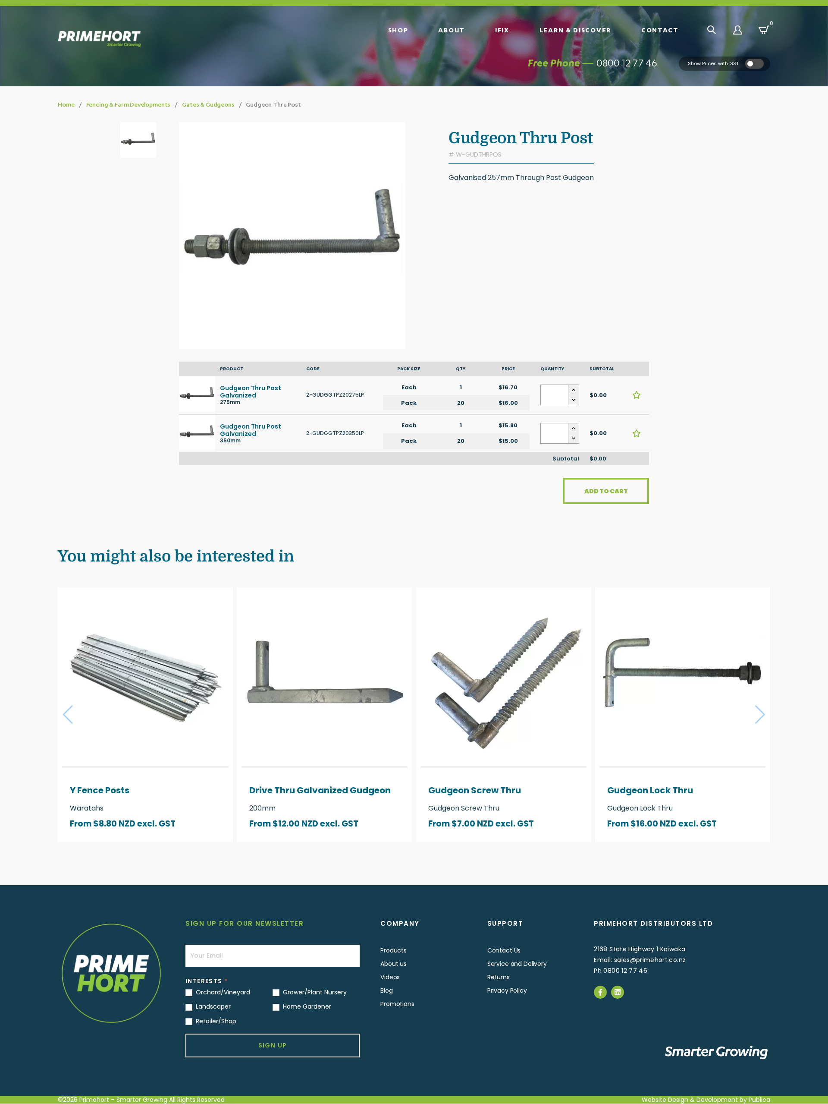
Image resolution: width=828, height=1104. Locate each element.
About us (393, 963)
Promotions (397, 1004)
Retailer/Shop (215, 1021)
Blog (386, 990)
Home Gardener (306, 1006)
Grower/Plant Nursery (314, 992)
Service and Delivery (517, 963)
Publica (759, 1099)
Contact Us (504, 950)
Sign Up (272, 1045)
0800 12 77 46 (626, 63)
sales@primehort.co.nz (650, 960)
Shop (398, 30)
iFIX (502, 30)
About (451, 30)
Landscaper (212, 1006)
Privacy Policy (507, 990)
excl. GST (156, 824)
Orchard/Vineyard (222, 992)
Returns (498, 977)
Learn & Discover (575, 30)
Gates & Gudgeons (208, 104)
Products (393, 950)
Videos (390, 977)
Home (66, 104)
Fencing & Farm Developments (128, 104)
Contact (660, 30)
